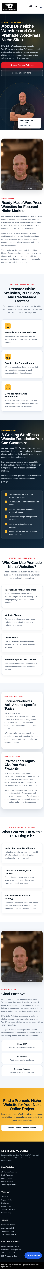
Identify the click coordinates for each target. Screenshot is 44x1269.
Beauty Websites (7, 1178)
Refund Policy (6, 1206)
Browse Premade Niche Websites (22, 1128)
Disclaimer (5, 1203)
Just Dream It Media (8, 1234)
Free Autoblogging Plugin (10, 1246)
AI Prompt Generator (8, 1253)
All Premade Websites (9, 1172)
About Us (4, 1197)
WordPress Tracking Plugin (11, 1249)
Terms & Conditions (8, 1209)
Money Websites (7, 1181)
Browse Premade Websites (22, 65)
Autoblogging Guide (8, 1228)
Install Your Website (8, 1225)
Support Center (6, 1200)
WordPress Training (8, 1231)
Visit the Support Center (22, 73)
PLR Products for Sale (9, 1256)
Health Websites (7, 1175)
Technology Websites (8, 1185)
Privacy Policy (6, 1213)
